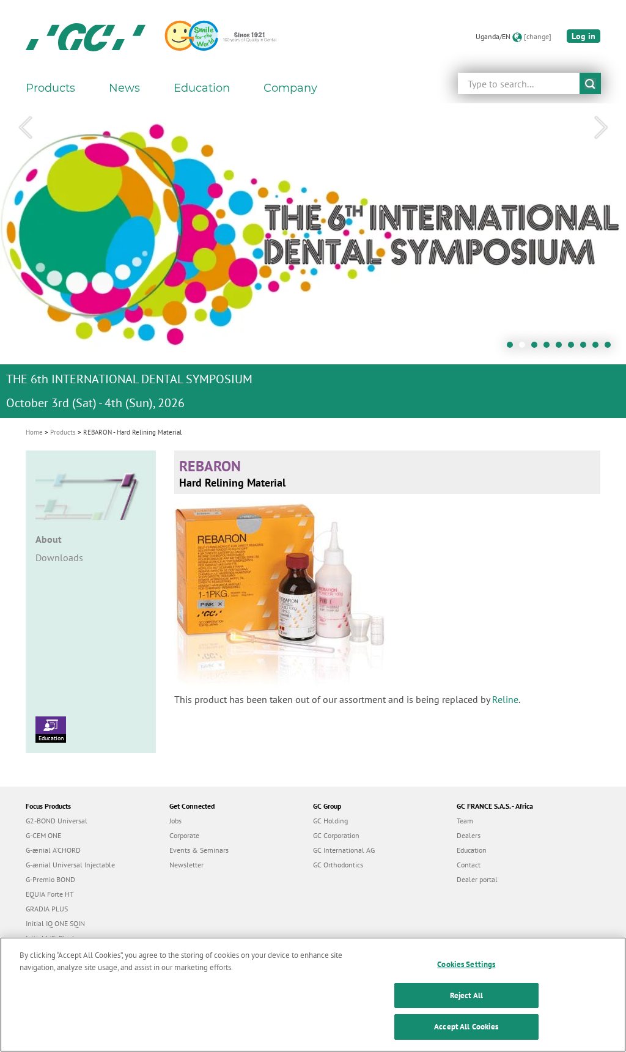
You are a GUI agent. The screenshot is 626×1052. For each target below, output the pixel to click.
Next (601, 128)
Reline (505, 699)
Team (465, 820)
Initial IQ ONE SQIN (55, 923)
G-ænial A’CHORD (53, 850)
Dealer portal (477, 879)
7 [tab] (586, 348)
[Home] (85, 36)
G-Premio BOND (50, 879)
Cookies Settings (466, 964)
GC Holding (330, 820)
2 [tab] (525, 348)
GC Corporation (336, 835)
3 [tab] (537, 348)
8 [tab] (598, 348)
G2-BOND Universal (56, 820)
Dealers (469, 835)
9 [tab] (611, 348)
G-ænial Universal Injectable (70, 864)
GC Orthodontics (338, 864)
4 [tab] (549, 348)
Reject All (466, 995)
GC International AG (344, 850)
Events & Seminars (199, 850)
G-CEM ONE (43, 835)
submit (590, 83)
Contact (469, 864)
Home (34, 432)
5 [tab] (562, 348)
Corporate (184, 835)
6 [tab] (574, 348)
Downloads (59, 557)
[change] (537, 36)
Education (51, 738)
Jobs (175, 820)
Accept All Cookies (466, 1026)
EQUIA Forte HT (50, 894)
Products (63, 432)
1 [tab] (513, 348)
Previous (25, 128)
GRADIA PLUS (47, 908)
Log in (583, 36)
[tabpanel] (313, 260)
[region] (313, 994)
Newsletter (186, 864)
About (48, 539)
